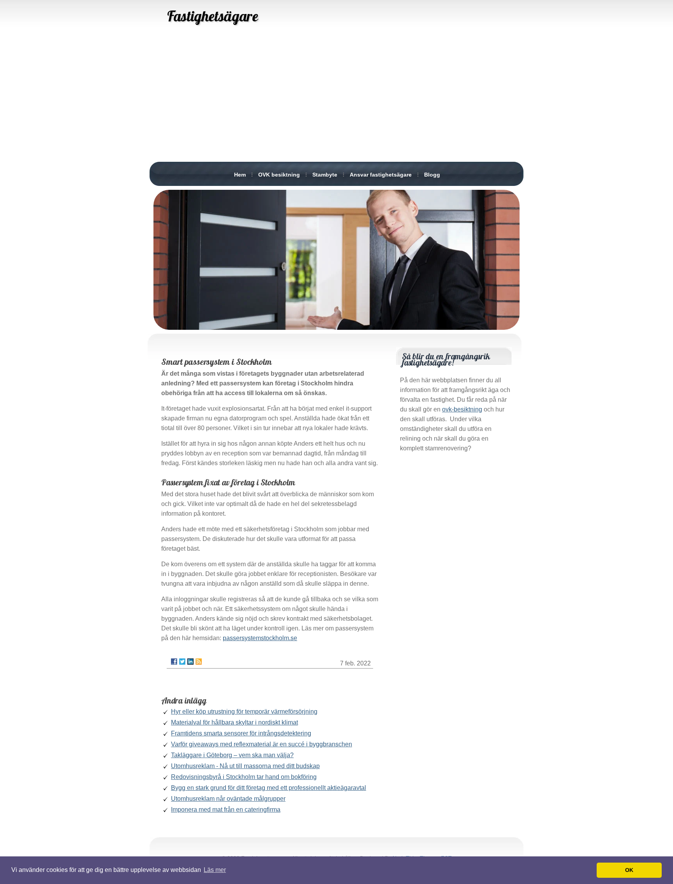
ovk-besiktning (462, 409)
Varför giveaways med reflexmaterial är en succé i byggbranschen (261, 744)
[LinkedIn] (190, 661)
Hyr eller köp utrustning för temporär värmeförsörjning (244, 711)
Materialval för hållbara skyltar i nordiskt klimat (234, 722)
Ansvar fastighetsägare (381, 175)
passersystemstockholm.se (260, 638)
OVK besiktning (279, 175)
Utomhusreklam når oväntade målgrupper (228, 798)
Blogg (432, 175)
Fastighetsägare (212, 16)
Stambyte (324, 175)
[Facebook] (174, 661)
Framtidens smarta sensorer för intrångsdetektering (241, 733)
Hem (240, 175)
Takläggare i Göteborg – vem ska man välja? (232, 755)
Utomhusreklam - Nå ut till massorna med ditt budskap (245, 766)
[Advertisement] (336, 101)
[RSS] (199, 661)
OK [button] (629, 870)
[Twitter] (182, 661)
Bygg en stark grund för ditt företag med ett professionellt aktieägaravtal (268, 787)
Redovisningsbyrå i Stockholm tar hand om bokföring (244, 777)
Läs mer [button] (215, 869)
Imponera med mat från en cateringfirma (225, 809)
